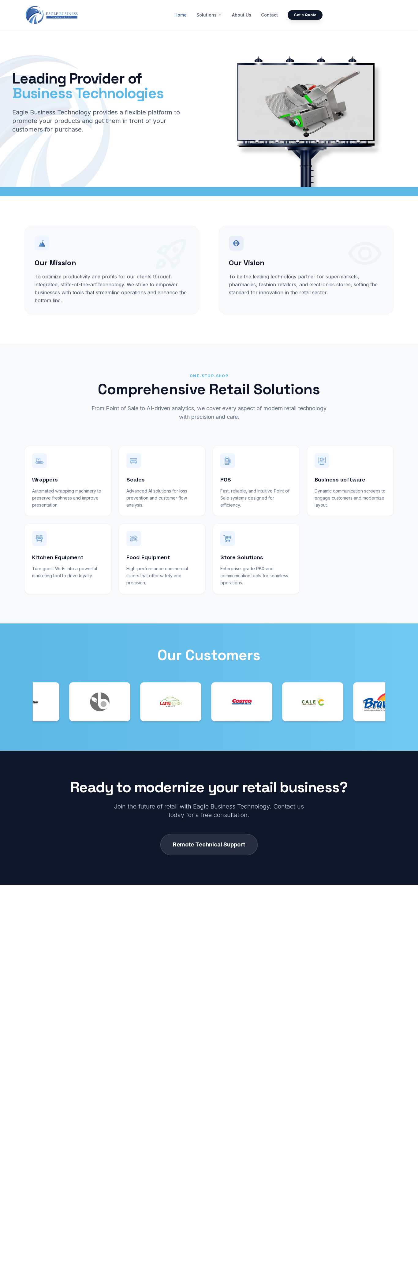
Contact (269, 14)
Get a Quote (305, 15)
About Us (241, 14)
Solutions (209, 14)
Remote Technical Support (209, 844)
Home (180, 14)
